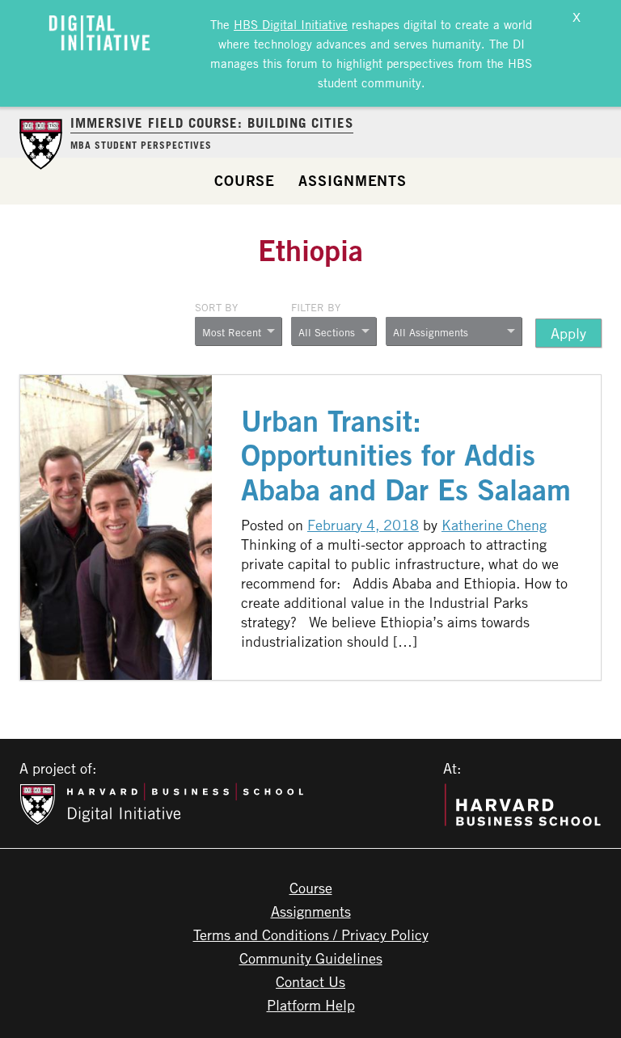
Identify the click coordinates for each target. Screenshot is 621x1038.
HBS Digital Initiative (291, 24)
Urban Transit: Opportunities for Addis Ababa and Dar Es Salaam (406, 455)
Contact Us (310, 981)
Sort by (216, 307)
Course (244, 180)
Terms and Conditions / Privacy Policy (311, 934)
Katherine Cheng (494, 525)
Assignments (352, 180)
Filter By (315, 307)
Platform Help (311, 1005)
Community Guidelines (310, 958)
